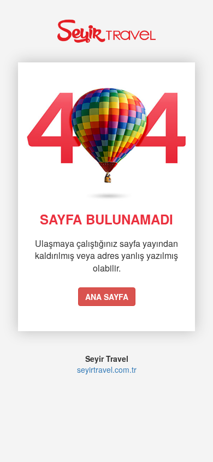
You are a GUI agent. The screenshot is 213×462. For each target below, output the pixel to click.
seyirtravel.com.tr (107, 369)
